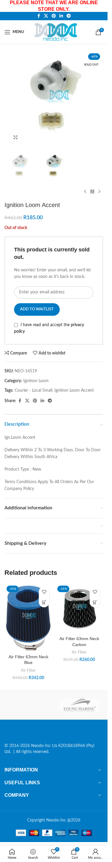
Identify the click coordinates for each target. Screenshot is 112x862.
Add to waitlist (37, 309)
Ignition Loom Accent (74, 390)
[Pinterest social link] (54, 16)
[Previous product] (85, 191)
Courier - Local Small (33, 390)
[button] (44, 602)
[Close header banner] (100, 6)
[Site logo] (57, 32)
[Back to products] (92, 191)
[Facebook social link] (38, 16)
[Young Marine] (79, 705)
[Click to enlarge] (15, 137)
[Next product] (99, 191)
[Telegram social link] (69, 16)
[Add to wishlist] (44, 591)
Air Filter (28, 670)
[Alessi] (28, 705)
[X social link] (46, 16)
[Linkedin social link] (61, 16)
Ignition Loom (36, 381)
